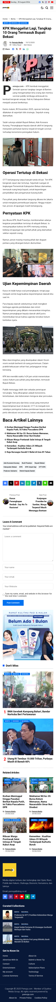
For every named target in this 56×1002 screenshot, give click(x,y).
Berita (13, 19)
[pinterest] (49, 2)
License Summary (10, 976)
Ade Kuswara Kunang (11, 463)
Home (5, 19)
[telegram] (33, 896)
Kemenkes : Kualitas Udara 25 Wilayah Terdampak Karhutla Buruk (24, 447)
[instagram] (46, 2)
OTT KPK (42, 467)
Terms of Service (36, 976)
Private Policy (26, 998)
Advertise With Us (10, 960)
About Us (32, 956)
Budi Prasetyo (27, 463)
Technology (34, 972)
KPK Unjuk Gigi (30, 467)
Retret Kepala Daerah (27, 471)
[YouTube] (52, 2)
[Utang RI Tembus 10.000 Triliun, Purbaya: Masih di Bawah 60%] (28, 737)
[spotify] (27, 896)
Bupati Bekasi (40, 463)
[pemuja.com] (6, 8)
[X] (43, 2)
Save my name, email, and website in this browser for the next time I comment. (28, 595)
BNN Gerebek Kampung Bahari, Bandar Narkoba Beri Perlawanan (28, 713)
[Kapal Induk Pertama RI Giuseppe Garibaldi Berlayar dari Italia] (7, 927)
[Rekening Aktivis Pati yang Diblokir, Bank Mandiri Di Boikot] (7, 939)
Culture (32, 964)
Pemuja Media (17, 42)
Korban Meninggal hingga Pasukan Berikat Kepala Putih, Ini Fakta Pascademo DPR (26, 428)
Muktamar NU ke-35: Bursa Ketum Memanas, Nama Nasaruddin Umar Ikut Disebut (28, 434)
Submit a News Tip (37, 960)
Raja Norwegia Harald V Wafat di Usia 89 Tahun (28, 452)
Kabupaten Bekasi (10, 467)
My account (8, 972)
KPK (21, 467)
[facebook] (40, 2)
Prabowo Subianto (10, 471)
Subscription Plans (37, 968)
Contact (6, 964)
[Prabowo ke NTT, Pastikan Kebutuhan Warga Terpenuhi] (7, 914)
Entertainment (9, 968)
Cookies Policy (41, 998)
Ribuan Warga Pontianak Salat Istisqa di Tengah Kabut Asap (28, 440)
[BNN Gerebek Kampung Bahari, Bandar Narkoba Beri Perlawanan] (28, 689)
